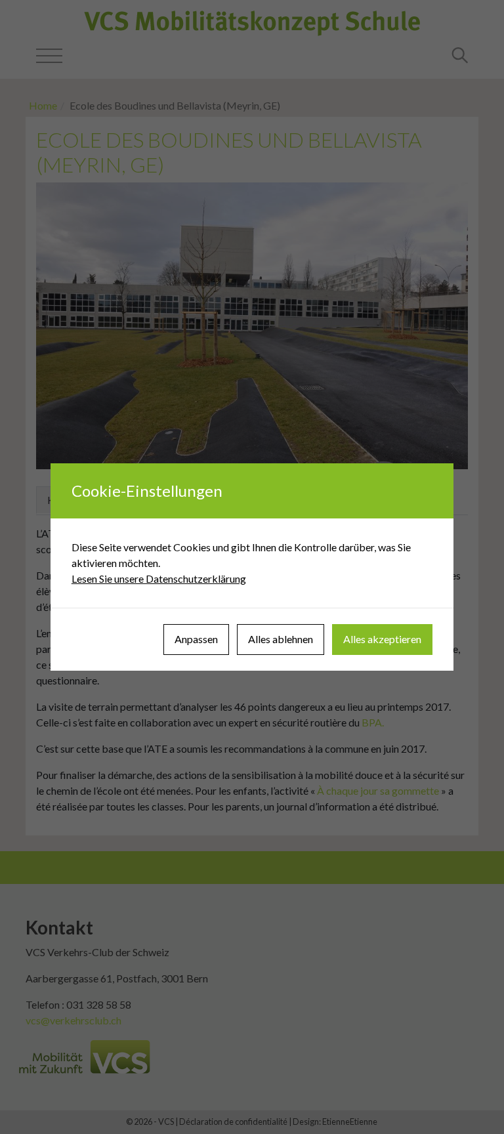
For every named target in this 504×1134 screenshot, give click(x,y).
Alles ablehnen (280, 639)
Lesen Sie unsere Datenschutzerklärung (159, 578)
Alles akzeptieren (382, 639)
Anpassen (196, 639)
